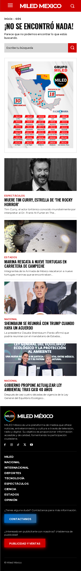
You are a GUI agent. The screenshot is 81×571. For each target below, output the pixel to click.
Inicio (8, 18)
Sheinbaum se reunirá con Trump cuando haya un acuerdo (39, 325)
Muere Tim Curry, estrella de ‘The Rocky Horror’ (38, 202)
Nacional (10, 319)
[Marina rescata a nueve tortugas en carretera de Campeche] (40, 236)
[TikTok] (18, 445)
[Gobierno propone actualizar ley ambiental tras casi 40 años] (40, 359)
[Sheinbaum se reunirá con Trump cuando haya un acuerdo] (40, 298)
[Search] (72, 48)
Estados (10, 257)
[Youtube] (31, 445)
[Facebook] (5, 445)
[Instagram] (11, 445)
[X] (24, 445)
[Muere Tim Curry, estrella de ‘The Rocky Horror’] (40, 174)
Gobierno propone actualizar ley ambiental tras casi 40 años (33, 387)
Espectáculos (14, 195)
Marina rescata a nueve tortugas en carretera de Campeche (35, 264)
